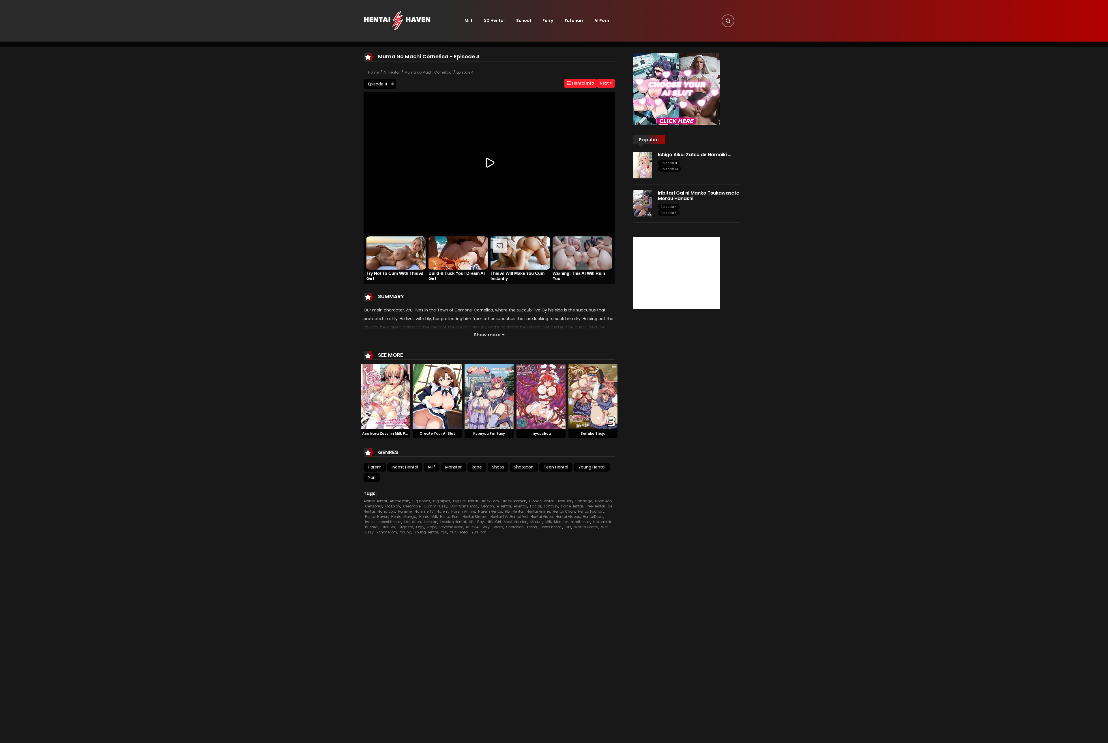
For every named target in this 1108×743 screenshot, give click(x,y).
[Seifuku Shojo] (592, 396)
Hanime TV (424, 511)
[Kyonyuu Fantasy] (489, 396)
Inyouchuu (541, 433)
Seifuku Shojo (593, 433)
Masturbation (515, 521)
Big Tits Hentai (465, 501)
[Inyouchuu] (541, 396)
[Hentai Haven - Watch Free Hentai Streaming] (397, 20)
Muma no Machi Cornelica (428, 72)
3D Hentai (494, 20)
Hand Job (386, 511)
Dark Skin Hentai (464, 506)
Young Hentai (591, 467)
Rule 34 (472, 526)
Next (605, 83)
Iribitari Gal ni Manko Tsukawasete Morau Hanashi (698, 196)
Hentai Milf (428, 516)
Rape (477, 467)
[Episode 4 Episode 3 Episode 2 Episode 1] (380, 84)
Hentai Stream (475, 516)
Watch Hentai (586, 526)
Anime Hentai (375, 501)
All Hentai (391, 72)
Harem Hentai (490, 511)
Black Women (514, 501)
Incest (370, 521)
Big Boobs (421, 501)
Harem (374, 467)
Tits (568, 526)
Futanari (574, 20)
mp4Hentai (580, 521)
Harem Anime (463, 511)
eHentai (520, 506)
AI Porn (601, 20)
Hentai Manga (403, 516)
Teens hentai (551, 526)
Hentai (518, 511)
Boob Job (603, 501)
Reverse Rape (451, 526)
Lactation (412, 521)
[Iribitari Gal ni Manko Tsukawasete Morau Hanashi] (642, 203)
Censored (373, 506)
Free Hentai (595, 506)
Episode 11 (669, 162)
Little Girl (494, 521)
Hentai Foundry (591, 511)
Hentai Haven (376, 516)
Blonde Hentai (541, 501)
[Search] (728, 20)
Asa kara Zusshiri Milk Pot (385, 433)
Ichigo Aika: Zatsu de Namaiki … (694, 154)
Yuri (371, 477)
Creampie (412, 506)
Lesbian (430, 521)
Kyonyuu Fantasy (489, 433)
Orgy (420, 526)
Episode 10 (669, 169)
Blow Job (564, 501)
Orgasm (405, 526)
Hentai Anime (538, 511)
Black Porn (490, 501)
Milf (468, 20)
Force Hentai (572, 506)
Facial (535, 506)
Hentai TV (499, 516)
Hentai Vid (519, 516)
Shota (498, 467)
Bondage (583, 501)
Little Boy (476, 521)
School (523, 20)
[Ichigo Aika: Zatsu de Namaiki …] (642, 165)
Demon (487, 506)
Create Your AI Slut (437, 433)
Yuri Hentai (459, 532)
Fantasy (551, 506)
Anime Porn (399, 501)
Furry (547, 20)
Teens (532, 526)
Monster (453, 467)
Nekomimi (602, 521)
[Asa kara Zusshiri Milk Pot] (385, 396)
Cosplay (392, 506)
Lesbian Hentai (453, 521)
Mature (536, 521)
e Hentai (504, 506)
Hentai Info (582, 83)
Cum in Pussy (436, 506)
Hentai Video (542, 516)
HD (507, 511)
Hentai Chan (564, 511)
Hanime (405, 511)
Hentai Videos (568, 516)
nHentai (372, 526)
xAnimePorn (387, 532)
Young (405, 532)
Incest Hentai (405, 467)
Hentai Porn (450, 516)
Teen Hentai (556, 467)
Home (373, 72)
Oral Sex (388, 526)
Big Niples (441, 501)
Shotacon (524, 467)
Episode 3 (669, 212)
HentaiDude (593, 516)
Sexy (486, 526)
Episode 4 (464, 72)
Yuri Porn (478, 532)
